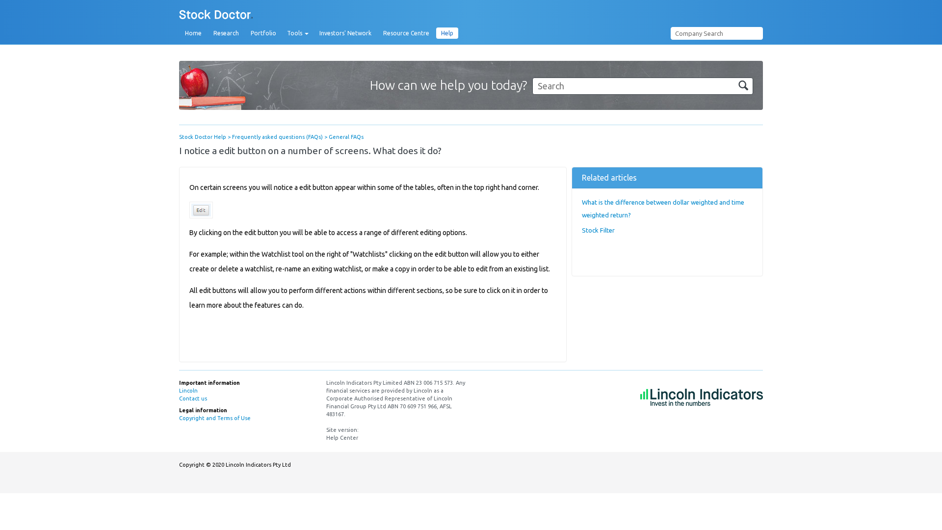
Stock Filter (598, 230)
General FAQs (346, 137)
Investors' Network (345, 33)
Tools (295, 33)
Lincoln (188, 391)
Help (447, 33)
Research (226, 33)
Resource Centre (406, 33)
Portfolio (263, 33)
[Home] (216, 15)
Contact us (193, 398)
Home (193, 33)
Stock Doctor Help (202, 137)
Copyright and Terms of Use (215, 418)
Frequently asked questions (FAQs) (277, 137)
